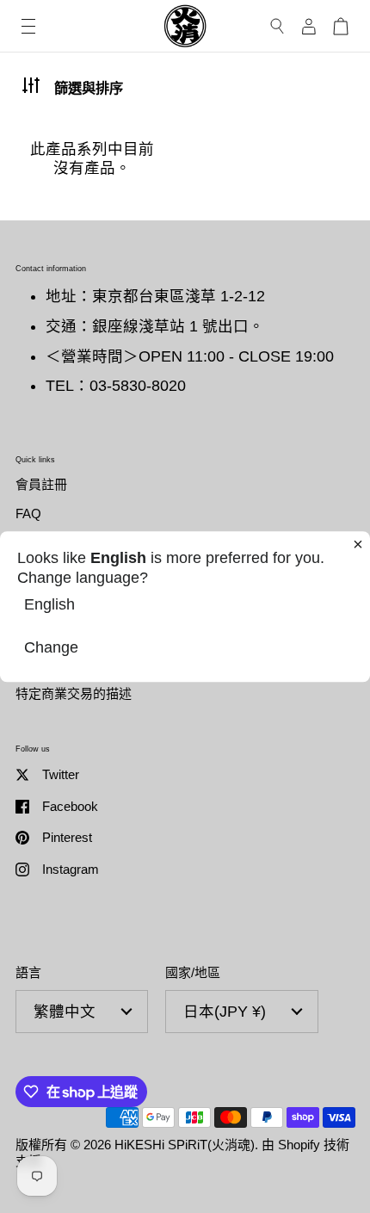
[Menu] (28, 26)
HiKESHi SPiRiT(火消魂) (184, 1144)
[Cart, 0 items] (340, 26)
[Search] (277, 26)
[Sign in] (309, 26)
